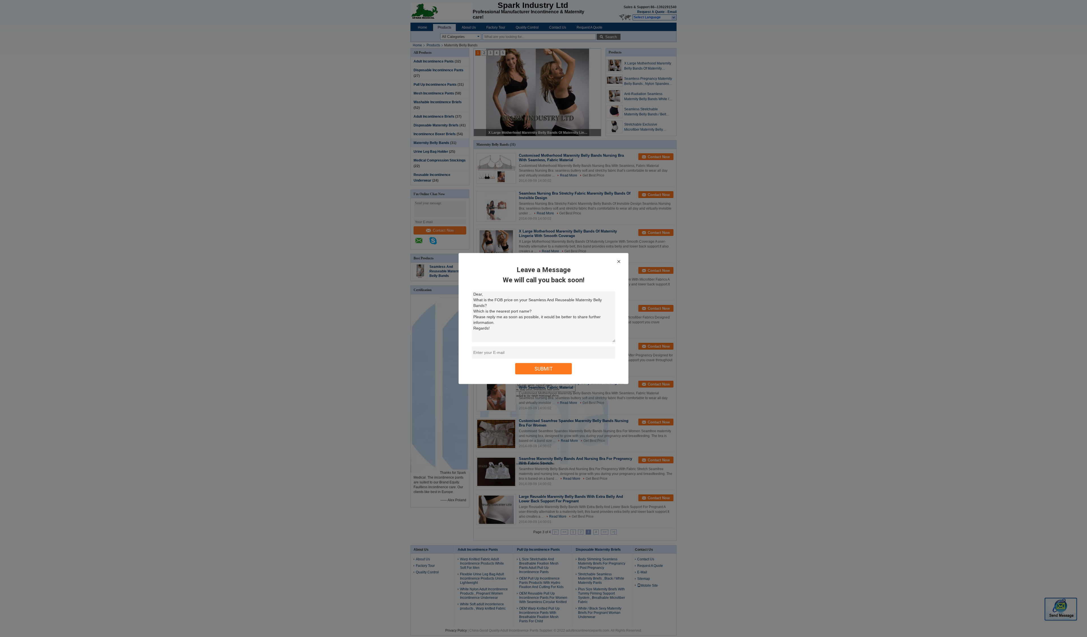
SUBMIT (543, 369)
